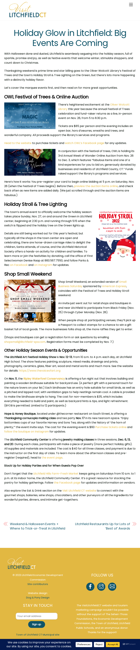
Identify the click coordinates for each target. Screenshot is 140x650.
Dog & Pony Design (38, 597)
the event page (52, 458)
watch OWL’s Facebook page (84, 143)
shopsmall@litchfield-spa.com (24, 342)
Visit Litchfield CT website (79, 491)
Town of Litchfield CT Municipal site (37, 634)
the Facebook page (67, 483)
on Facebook (19, 265)
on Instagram (43, 265)
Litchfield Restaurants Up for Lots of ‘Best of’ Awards (102, 526)
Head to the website (17, 143)
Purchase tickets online (111, 427)
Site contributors (37, 584)
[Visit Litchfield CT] (28, 16)
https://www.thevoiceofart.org (39, 371)
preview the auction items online (96, 186)
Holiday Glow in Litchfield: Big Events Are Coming (70, 38)
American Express (114, 286)
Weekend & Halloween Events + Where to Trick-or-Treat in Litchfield (37, 526)
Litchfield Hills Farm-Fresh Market (55, 474)
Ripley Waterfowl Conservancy (44, 379)
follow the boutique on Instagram (26, 432)
